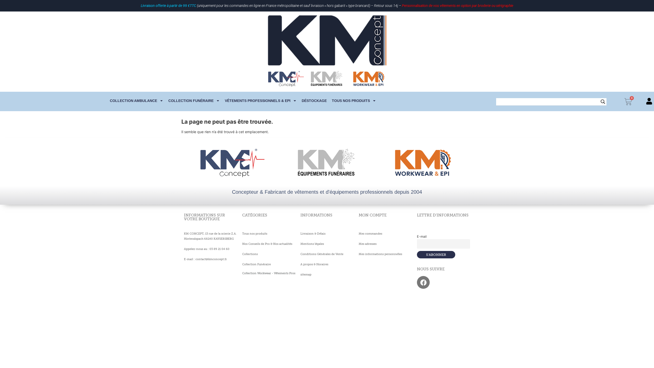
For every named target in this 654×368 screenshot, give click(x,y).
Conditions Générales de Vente (321, 254)
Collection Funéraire (256, 264)
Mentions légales (312, 243)
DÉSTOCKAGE (314, 101)
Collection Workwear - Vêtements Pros (268, 273)
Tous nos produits (351, 101)
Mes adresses (368, 243)
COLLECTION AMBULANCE (133, 101)
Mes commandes (370, 233)
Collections (250, 254)
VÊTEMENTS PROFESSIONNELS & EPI (257, 101)
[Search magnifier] (602, 101)
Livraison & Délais (312, 233)
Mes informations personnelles (380, 254)
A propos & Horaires (314, 264)
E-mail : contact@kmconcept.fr (205, 259)
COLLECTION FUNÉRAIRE (191, 101)
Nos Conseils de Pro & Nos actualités (267, 243)
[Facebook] (423, 282)
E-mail (422, 236)
